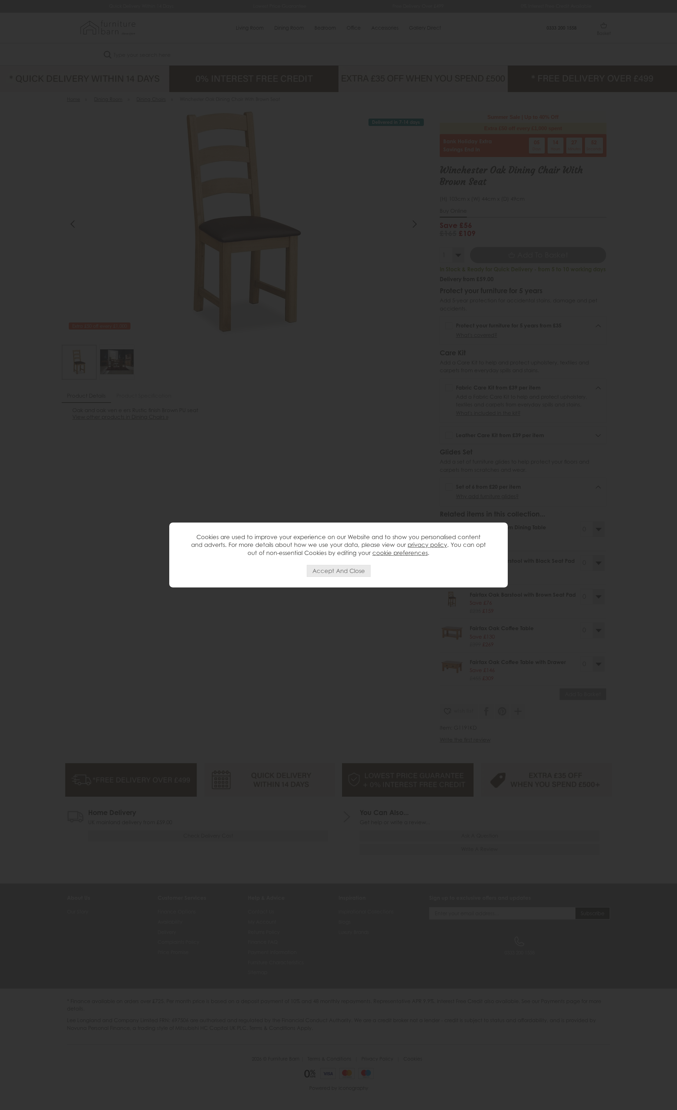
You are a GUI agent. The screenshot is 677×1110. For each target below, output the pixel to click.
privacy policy (427, 544)
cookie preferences (400, 552)
